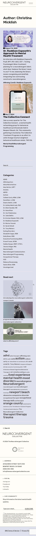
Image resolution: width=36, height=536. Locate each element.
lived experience (19, 374)
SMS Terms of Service (12, 531)
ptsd (10, 406)
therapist (9, 414)
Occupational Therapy (10, 257)
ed (4, 367)
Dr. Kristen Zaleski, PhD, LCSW (13, 218)
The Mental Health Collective (10, 409)
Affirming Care (8, 83)
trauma (8, 417)
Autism (5, 195)
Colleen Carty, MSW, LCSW (11, 197)
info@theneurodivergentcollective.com (16, 471)
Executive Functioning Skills (12, 239)
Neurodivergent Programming (13, 254)
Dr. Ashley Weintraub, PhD (12, 205)
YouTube (6, 486)
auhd (13, 359)
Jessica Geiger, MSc (9, 246)
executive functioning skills (15, 367)
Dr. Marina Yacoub (9, 223)
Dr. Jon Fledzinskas (9, 213)
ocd (12, 400)
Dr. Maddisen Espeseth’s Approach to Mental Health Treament (17, 53)
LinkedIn (6, 489)
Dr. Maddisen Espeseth (22, 83)
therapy (21, 414)
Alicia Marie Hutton (9, 184)
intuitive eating (19, 372)
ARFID (5, 192)
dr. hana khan (12, 361)
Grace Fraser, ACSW (10, 241)
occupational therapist (11, 398)
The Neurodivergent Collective (18, 441)
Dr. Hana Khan (8, 210)
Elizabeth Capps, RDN (10, 234)
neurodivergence (23, 381)
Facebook (6, 484)
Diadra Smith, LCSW (10, 203)
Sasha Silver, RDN (9, 265)
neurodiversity (15, 389)
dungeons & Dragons (26, 364)
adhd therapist (15, 356)
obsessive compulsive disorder (16, 395)
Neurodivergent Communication (14, 252)
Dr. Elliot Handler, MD (10, 208)
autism (20, 358)
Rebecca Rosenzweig (10, 262)
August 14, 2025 (11, 48)
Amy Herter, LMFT (9, 187)
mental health (12, 378)
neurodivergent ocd (9, 387)
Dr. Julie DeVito (8, 215)
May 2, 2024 (9, 114)
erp (6, 367)
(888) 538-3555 (8, 469)
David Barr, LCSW (9, 200)
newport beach (19, 392)
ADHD (5, 179)
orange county (13, 403)
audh (9, 359)
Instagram (6, 481)
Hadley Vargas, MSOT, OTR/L (13, 244)
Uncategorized (8, 267)
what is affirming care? (11, 341)
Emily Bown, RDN (8, 236)
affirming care (25, 356)
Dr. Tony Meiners (8, 228)
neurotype (6, 392)
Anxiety (5, 190)
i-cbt (24, 367)
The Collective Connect (16, 117)
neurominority (24, 389)
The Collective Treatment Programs (21, 406)
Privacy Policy (26, 531)
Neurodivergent (14, 384)
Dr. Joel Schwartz (21, 361)
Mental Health (8, 144)
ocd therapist (19, 401)
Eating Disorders (9, 231)
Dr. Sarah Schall (8, 226)
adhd (6, 355)
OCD (4, 259)
